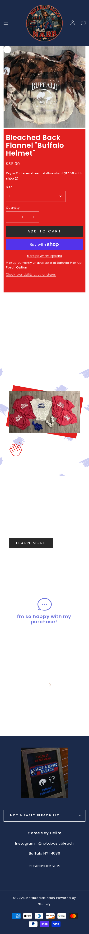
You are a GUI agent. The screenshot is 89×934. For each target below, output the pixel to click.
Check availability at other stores (31, 274)
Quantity (12, 207)
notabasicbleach (40, 898)
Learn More (31, 542)
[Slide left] (38, 685)
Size (9, 187)
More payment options (44, 256)
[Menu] (6, 23)
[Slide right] (50, 685)
